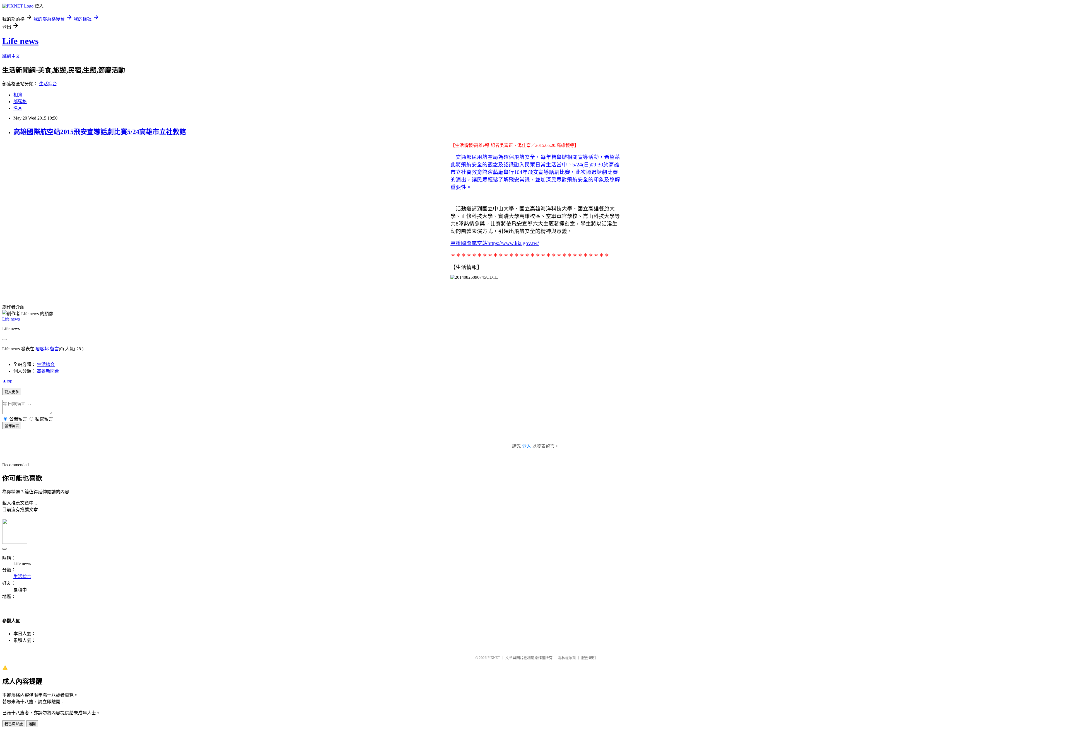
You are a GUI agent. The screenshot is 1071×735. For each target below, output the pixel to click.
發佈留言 (11, 426)
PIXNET (494, 658)
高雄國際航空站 (469, 243)
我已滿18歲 (13, 724)
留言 (54, 348)
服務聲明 (588, 658)
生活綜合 (48, 83)
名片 (17, 108)
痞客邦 (42, 348)
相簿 (17, 95)
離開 (32, 724)
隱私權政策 (567, 658)
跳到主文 (11, 56)
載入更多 (11, 392)
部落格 (20, 101)
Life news (20, 41)
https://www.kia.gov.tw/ (513, 243)
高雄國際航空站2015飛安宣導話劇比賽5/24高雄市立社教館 (99, 131)
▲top (7, 381)
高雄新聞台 (48, 371)
